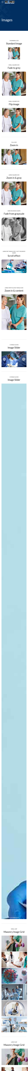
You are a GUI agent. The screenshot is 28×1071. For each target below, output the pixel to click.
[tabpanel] (14, 359)
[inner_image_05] (14, 266)
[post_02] (14, 53)
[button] (4, 359)
